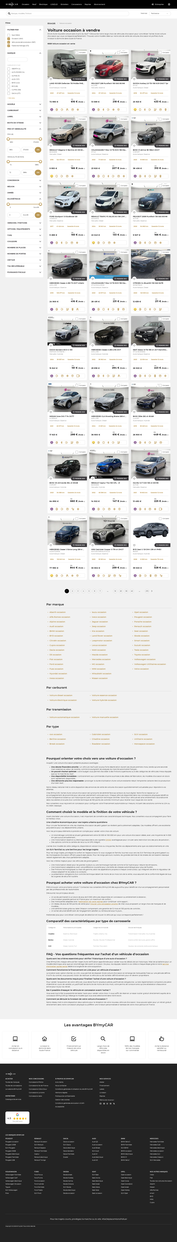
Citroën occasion (57, 641)
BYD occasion (55, 636)
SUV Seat (95, 1174)
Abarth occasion (57, 612)
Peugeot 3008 (10, 1151)
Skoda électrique (69, 1190)
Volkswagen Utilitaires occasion (149, 664)
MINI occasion (98, 669)
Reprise (102, 1096)
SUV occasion (140, 734)
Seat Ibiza (95, 1190)
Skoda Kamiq (68, 1181)
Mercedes (154, 1138)
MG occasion (97, 664)
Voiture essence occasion (103, 695)
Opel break (125, 1187)
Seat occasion (140, 631)
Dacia (65, 1138)
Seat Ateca (96, 1187)
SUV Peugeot (10, 1148)
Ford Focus (38, 1174)
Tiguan (7, 1187)
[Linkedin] (101, 1104)
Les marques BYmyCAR (14, 1135)
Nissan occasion (99, 678)
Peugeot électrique (12, 1154)
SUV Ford (37, 1193)
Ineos (152, 1174)
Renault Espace (40, 1148)
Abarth (152, 1184)
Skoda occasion (141, 636)
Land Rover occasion (101, 636)
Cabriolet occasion (100, 734)
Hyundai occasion (57, 674)
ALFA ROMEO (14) (18, 72)
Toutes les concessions (13, 1085)
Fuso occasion (55, 669)
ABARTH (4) (16, 68)
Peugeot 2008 (10, 1144)
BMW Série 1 (125, 1160)
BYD (151, 1196)
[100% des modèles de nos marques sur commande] (132, 1045)
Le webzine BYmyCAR (13, 1089)
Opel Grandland (126, 1184)
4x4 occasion (55, 734)
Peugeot (9, 1138)
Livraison (103, 1092)
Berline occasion (57, 739)
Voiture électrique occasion (62, 700)
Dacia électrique (69, 1148)
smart (152, 1193)
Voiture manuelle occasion (104, 717)
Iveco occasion (98, 617)
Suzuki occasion (141, 645)
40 (132, 591)
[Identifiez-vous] (169, 4)
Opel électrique (126, 1178)
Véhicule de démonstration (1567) (24, 42)
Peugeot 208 (10, 1160)
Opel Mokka (125, 1190)
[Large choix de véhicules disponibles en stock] (103, 1045)
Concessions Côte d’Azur (38, 1089)
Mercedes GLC (155, 1154)
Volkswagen (11, 1171)
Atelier (102, 1082)
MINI (151, 1199)
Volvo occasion (140, 669)
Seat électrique (97, 1181)
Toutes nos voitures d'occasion (161, 1181)
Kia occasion (97, 631)
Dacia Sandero (68, 1151)
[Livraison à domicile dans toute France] (45, 1045)
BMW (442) (16, 83)
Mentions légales (61, 1092)
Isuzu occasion (98, 612)
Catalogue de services (13, 1099)
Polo (7, 1193)
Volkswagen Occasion (13, 1184)
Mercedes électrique (157, 1148)
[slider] (8, 138)
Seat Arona (96, 1178)
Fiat (151, 1178)
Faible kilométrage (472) (20, 45)
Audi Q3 (95, 1141)
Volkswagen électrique (13, 1181)
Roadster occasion (100, 744)
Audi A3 (95, 1160)
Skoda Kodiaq (68, 1178)
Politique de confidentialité (65, 1096)
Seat (94, 1171)
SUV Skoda (67, 1187)
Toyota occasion (141, 655)
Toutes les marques (12, 1082)
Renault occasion (141, 626)
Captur (36, 1154)
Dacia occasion (56, 650)
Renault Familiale (40, 1151)
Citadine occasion (100, 739)
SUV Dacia (67, 1144)
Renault (37, 1138)
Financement (104, 1085)
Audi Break (96, 1148)
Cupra (152, 1202)
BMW (123, 1138)
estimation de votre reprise (91, 902)
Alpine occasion (56, 622)
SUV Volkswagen (11, 1190)
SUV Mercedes (155, 1160)
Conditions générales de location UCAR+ (70, 1103)
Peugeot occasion (142, 617)
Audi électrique (97, 1157)
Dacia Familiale (68, 1154)
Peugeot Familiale (12, 1157)
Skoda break (67, 1174)
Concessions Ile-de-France (38, 1085)
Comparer (82, 52)
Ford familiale (39, 1187)
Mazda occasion (99, 655)
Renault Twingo (40, 1160)
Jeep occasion (98, 626)
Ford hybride (39, 1184)
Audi (94, 1138)
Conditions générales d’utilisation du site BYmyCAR (74, 1089)
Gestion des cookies (62, 1099)
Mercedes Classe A (156, 1157)
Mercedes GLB (155, 1144)
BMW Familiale (126, 1144)
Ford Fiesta (38, 1190)
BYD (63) (15, 86)
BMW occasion (56, 631)
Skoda (66, 1171)
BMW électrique (127, 1154)
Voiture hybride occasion (103, 700)
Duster (65, 1157)
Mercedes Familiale (157, 1141)
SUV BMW (124, 1148)
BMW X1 (124, 1157)
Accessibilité (59, 1106)
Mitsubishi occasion (100, 674)
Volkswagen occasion (144, 659)
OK (38, 150)
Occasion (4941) (17, 38)
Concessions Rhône (36, 1082)
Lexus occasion (98, 645)
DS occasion (54, 655)
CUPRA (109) (16, 90)
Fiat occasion (55, 659)
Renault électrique (41, 1157)
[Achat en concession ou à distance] (15, 1045)
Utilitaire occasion (142, 739)
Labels (102, 1089)
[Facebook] (107, 1104)
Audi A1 (94, 1154)
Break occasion (56, 744)
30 (126, 591)
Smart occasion (141, 641)
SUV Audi (95, 1151)
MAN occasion (98, 650)
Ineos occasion (56, 678)
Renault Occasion (40, 1141)
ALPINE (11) (16, 76)
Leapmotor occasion (101, 641)
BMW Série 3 (125, 1141)
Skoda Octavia (68, 1184)
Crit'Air (108, 840)
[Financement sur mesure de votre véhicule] (74, 1045)
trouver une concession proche (104, 904)
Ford (36, 1171)
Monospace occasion (143, 744)
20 (121, 591)
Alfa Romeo (154, 1190)
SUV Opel (124, 1193)
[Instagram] (110, 1104)
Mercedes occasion (100, 659)
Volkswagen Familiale (13, 1174)
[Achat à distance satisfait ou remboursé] (162, 1045)
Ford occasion (55, 664)
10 (115, 591)
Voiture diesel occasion (60, 695)
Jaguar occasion (99, 622)
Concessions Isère (35, 1096)
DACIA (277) (16, 93)
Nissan (152, 1187)
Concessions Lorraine (36, 1092)
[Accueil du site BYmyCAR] (12, 4)
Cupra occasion (56, 645)
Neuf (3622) (16, 35)
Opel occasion (140, 612)
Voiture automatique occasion (64, 717)
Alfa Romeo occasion (59, 617)
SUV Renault (38, 1144)
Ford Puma (38, 1178)
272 (147, 591)
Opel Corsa (125, 1181)
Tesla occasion (140, 650)
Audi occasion (55, 626)
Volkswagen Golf (11, 1178)
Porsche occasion (141, 622)
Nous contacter (61, 1085)
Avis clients (59, 1082)
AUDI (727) (16, 79)
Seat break (96, 1184)
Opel (123, 1171)
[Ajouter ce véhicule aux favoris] (51, 79)
